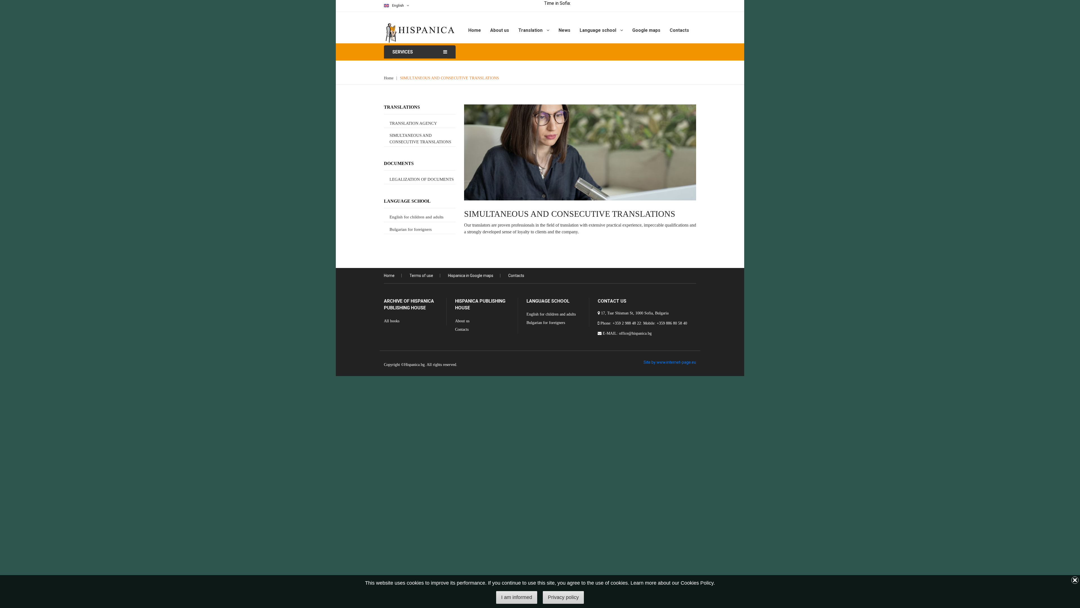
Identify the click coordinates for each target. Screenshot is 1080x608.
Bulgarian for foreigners (411, 229)
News (564, 30)
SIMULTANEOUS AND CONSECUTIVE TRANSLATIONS (449, 78)
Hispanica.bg (414, 365)
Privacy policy (563, 597)
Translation (531, 30)
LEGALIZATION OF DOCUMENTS (422, 179)
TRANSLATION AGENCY (413, 123)
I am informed (516, 597)
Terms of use (421, 275)
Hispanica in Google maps (470, 275)
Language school (598, 30)
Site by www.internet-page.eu (670, 362)
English (398, 5)
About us (499, 30)
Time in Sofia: (557, 3)
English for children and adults (417, 217)
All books (391, 321)
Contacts (679, 30)
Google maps (646, 30)
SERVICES (402, 52)
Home (474, 30)
